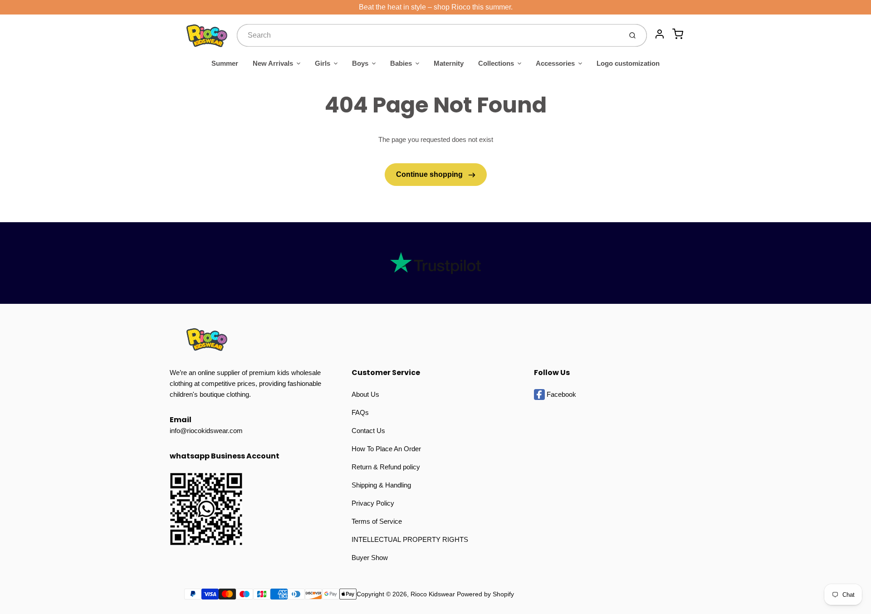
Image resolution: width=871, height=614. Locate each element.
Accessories (555, 63)
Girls (322, 63)
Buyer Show (370, 557)
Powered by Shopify (485, 594)
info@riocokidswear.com (206, 430)
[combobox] (428, 35)
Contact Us (368, 430)
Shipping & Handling (381, 485)
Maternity (449, 63)
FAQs (360, 412)
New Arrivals (273, 63)
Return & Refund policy (386, 467)
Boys (360, 63)
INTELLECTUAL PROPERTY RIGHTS (410, 539)
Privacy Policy (373, 503)
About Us (365, 394)
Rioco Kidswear (433, 594)
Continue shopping (430, 174)
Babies (401, 63)
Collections (496, 63)
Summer (224, 63)
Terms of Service (377, 521)
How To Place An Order (386, 449)
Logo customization (628, 63)
